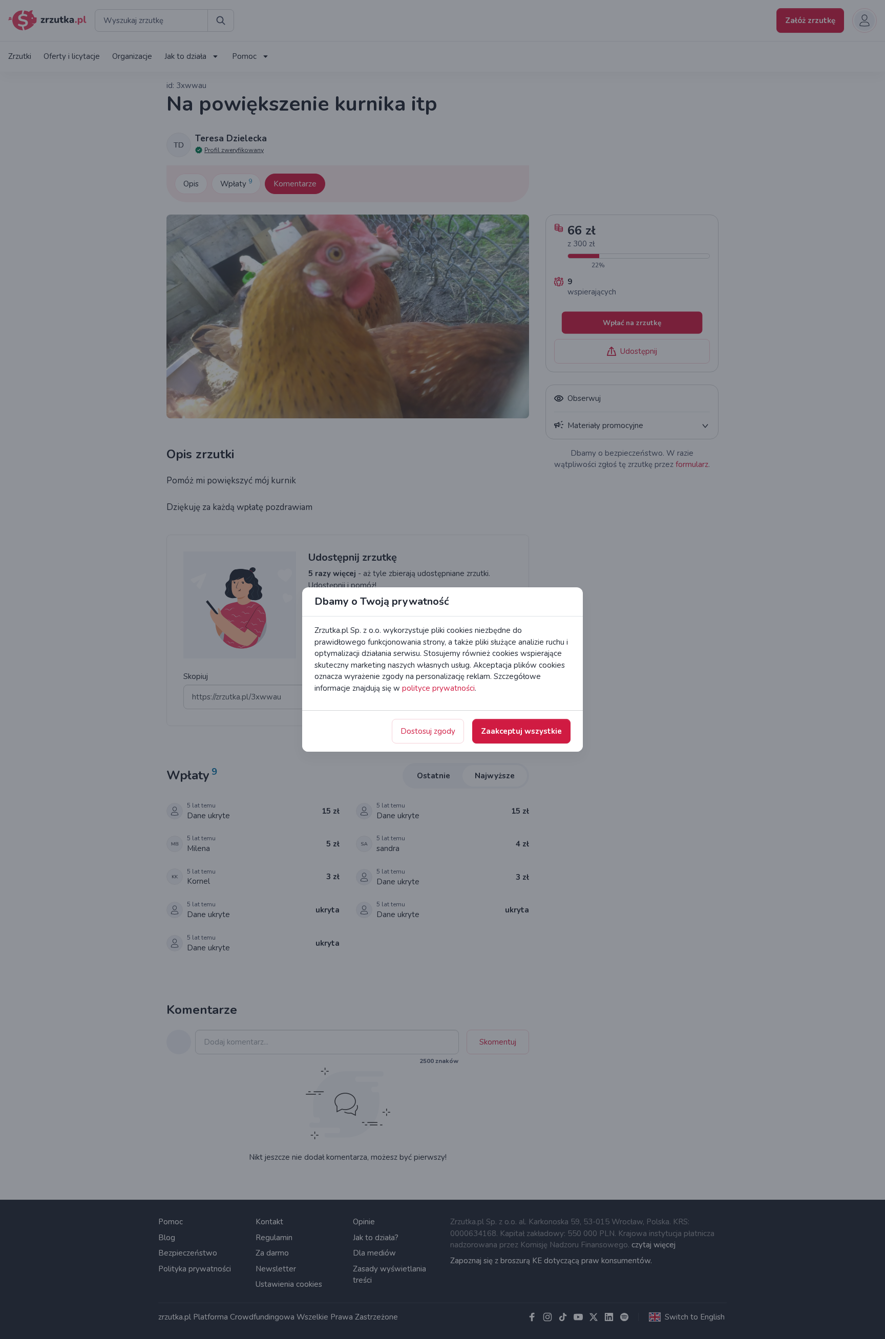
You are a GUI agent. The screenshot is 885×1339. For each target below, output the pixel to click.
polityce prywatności (438, 688)
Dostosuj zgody (428, 731)
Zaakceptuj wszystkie (521, 731)
